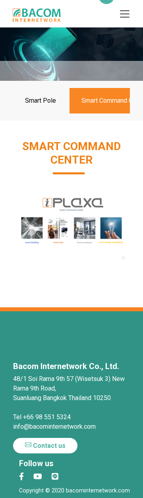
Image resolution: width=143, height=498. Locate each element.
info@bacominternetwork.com (54, 426)
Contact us (48, 445)
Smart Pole (40, 100)
